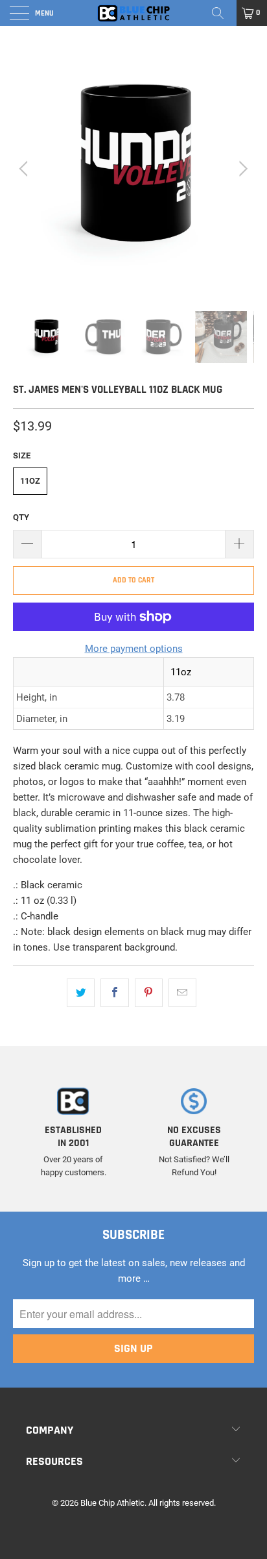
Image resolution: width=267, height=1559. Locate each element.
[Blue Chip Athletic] (133, 13)
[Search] (222, 13)
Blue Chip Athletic (112, 1503)
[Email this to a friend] (182, 993)
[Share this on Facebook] (114, 993)
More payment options (134, 649)
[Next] (241, 168)
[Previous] (25, 168)
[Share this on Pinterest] (149, 993)
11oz (30, 481)
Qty (21, 517)
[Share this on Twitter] (81, 993)
